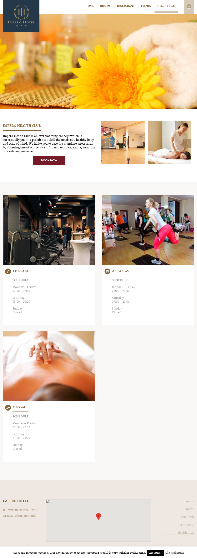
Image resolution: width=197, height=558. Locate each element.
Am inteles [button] (155, 552)
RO (189, 6)
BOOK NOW (49, 160)
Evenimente (186, 525)
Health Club (166, 6)
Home (89, 6)
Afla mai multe (174, 552)
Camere (189, 509)
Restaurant (125, 6)
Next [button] (185, 141)
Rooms (105, 6)
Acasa (190, 501)
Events (146, 6)
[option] (124, 142)
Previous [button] (103, 141)
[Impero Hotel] (21, 25)
